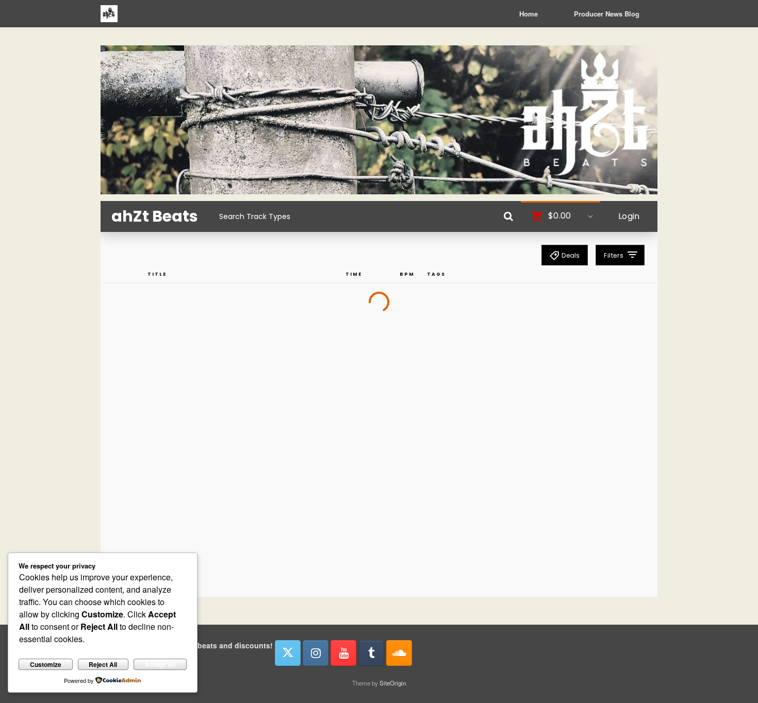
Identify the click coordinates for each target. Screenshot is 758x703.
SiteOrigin (393, 683)
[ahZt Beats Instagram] (315, 653)
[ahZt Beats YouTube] (343, 653)
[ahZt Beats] (109, 13)
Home (528, 14)
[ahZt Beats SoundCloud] (399, 653)
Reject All (103, 664)
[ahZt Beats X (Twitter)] (288, 653)
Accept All (160, 664)
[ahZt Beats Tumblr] (371, 653)
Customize (45, 664)
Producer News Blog (606, 14)
